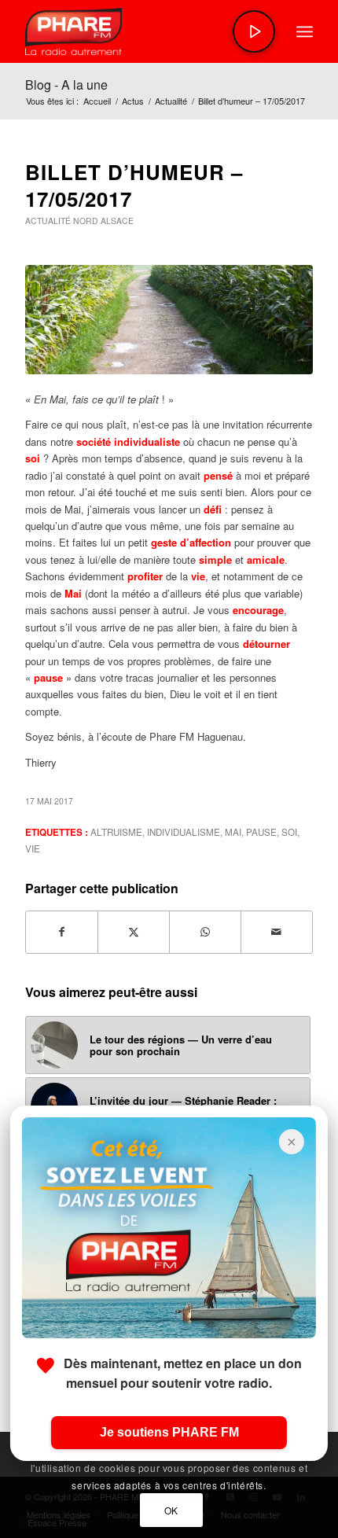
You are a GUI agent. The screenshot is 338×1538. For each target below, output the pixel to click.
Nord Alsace (103, 220)
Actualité (48, 220)
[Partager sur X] (133, 931)
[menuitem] (304, 31)
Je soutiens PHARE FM (169, 1432)
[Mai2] (169, 319)
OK (171, 1510)
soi (289, 832)
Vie (32, 848)
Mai (233, 832)
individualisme (183, 832)
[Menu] (304, 31)
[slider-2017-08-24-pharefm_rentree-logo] (140, 31)
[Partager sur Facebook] (61, 931)
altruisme (116, 832)
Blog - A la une (66, 84)
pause (261, 832)
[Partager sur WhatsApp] (205, 931)
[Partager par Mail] (276, 931)
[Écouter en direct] (254, 31)
